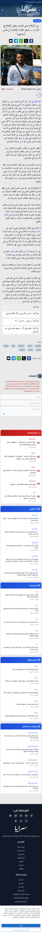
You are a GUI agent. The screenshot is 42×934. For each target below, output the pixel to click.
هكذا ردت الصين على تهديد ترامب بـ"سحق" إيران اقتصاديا (19, 471)
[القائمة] (39, 10)
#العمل (6, 346)
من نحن (21, 879)
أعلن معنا (21, 890)
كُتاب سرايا (37, 20)
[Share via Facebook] (31, 41)
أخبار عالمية (21, 850)
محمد (23, 105)
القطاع (6, 215)
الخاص (12, 251)
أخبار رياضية (21, 858)
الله (14, 195)
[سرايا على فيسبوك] (32, 816)
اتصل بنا (21, 883)
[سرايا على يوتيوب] (26, 816)
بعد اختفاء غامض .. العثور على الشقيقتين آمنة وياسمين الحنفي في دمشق (20, 457)
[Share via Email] (11, 41)
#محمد (38, 349)
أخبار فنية (21, 854)
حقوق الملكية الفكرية (21, 898)
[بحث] (3, 10)
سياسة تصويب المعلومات (21, 894)
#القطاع (22, 349)
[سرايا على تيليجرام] (26, 821)
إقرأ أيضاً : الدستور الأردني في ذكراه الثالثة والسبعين (22, 313)
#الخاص (30, 349)
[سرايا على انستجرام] (16, 816)
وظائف (21, 868)
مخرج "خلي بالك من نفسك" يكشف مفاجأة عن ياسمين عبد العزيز (20, 497)
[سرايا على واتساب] (10, 816)
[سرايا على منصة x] (21, 816)
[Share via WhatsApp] (21, 41)
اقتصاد (21, 861)
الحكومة (38, 231)
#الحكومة (21, 346)
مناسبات (21, 865)
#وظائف (37, 346)
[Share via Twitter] (26, 41)
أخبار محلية (21, 847)
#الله (13, 346)
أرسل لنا (21, 887)
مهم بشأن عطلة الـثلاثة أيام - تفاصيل (23, 484)
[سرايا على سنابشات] (16, 821)
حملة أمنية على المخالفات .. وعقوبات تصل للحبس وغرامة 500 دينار (21, 443)
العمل (21, 141)
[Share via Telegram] (16, 41)
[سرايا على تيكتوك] (21, 821)
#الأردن (30, 346)
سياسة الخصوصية (21, 901)
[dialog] (21, 920)
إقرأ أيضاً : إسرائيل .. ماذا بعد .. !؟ (26, 321)
